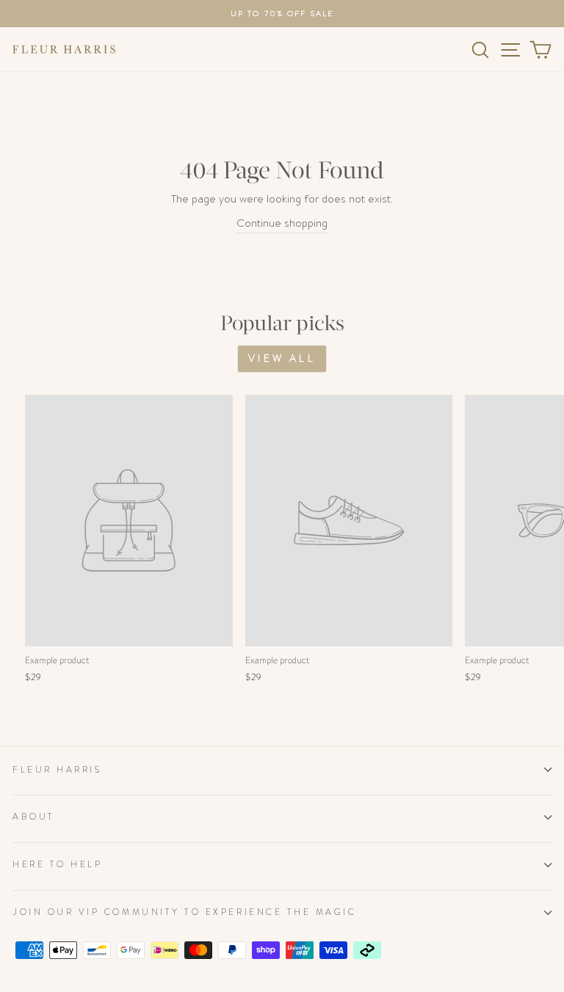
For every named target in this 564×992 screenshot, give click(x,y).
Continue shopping (282, 223)
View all (282, 358)
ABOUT (33, 817)
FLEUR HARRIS (56, 770)
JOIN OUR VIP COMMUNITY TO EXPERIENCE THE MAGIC (184, 912)
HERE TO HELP (57, 864)
